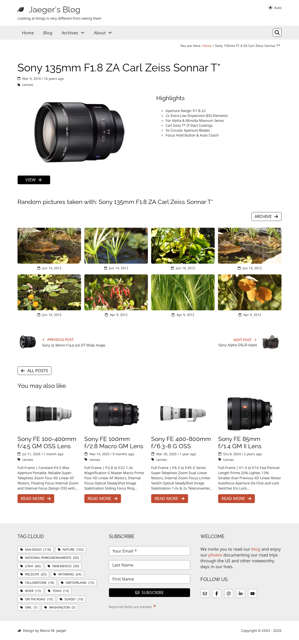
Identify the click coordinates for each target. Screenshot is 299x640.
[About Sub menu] (110, 33)
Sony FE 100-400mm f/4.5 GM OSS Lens (47, 442)
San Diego (38, 549)
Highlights (170, 97)
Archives (70, 32)
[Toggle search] (277, 32)
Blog (47, 32)
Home (28, 32)
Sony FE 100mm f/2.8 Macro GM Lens (113, 442)
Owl (31, 607)
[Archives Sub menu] (83, 33)
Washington (62, 607)
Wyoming (69, 574)
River (33, 591)
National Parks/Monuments (52, 558)
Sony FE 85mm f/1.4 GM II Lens (240, 442)
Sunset (73, 599)
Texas (61, 591)
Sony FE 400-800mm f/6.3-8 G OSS (181, 442)
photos (215, 555)
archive (263, 216)
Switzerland (80, 583)
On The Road (39, 599)
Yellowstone (39, 583)
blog (255, 549)
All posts (37, 370)
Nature (73, 549)
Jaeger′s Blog (54, 9)
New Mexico (65, 566)
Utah (33, 566)
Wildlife (35, 574)
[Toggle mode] (275, 7)
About (100, 32)
